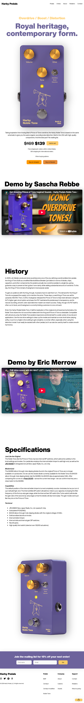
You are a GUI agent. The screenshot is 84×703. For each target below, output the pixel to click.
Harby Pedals (10, 4)
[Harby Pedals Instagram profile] (1, 679)
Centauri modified (48, 689)
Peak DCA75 (28, 478)
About (65, 4)
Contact (79, 4)
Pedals (52, 4)
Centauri (46, 684)
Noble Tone (47, 693)
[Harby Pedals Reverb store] (8, 679)
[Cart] (78, 700)
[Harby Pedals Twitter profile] (5, 679)
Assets (60, 689)
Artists (59, 4)
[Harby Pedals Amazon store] (12, 679)
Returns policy (76, 689)
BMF (44, 679)
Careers (60, 684)
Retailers (72, 4)
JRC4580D (9, 464)
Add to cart (52, 143)
